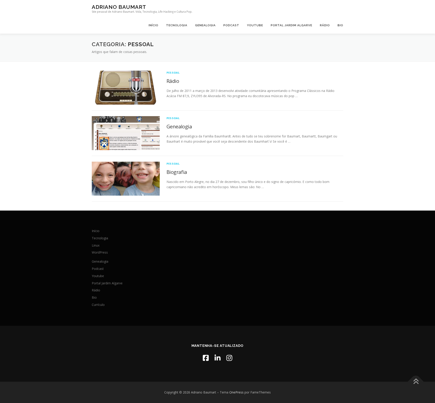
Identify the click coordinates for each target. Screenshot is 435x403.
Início (153, 25)
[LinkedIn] (217, 357)
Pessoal (173, 72)
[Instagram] (229, 357)
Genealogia (205, 25)
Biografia (177, 171)
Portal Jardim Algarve (291, 25)
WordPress (100, 252)
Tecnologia (176, 25)
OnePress (236, 392)
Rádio (325, 25)
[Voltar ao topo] (416, 382)
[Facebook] (206, 357)
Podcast (231, 25)
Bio (340, 25)
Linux (95, 245)
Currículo (98, 304)
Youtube (255, 25)
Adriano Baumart (119, 7)
